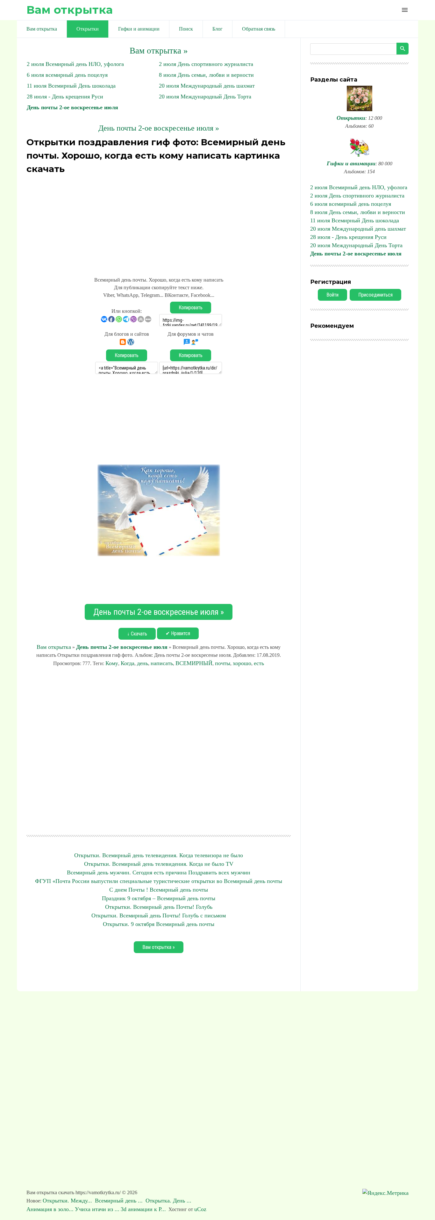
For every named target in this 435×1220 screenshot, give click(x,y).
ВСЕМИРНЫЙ (193, 663)
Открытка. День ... (169, 1200)
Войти (332, 295)
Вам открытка (69, 10)
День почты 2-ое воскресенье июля (72, 107)
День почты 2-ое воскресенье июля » (158, 128)
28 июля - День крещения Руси (65, 96)
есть (259, 663)
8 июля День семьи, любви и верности (206, 75)
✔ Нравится (178, 633)
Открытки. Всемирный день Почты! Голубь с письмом (158, 915)
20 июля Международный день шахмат (207, 86)
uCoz (200, 1209)
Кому (111, 663)
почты (222, 663)
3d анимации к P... (143, 1209)
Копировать (191, 308)
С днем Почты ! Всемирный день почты (158, 889)
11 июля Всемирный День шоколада (71, 86)
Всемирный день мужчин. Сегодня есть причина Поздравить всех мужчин (158, 872)
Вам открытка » (159, 50)
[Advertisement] (158, 221)
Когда (127, 663)
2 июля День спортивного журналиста (206, 64)
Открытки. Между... (68, 1200)
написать (162, 663)
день (142, 663)
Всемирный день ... (119, 1200)
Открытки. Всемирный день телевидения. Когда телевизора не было (158, 855)
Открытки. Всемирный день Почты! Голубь (158, 907)
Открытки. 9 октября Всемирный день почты (158, 924)
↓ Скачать (137, 634)
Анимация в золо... (50, 1209)
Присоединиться (375, 295)
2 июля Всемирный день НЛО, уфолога (75, 64)
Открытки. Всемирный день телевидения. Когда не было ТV (158, 864)
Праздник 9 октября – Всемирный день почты (158, 898)
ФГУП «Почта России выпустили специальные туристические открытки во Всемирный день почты (158, 881)
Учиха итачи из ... (97, 1209)
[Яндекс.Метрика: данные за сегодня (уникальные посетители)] (385, 1193)
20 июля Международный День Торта (205, 96)
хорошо (242, 663)
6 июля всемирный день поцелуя (67, 75)
